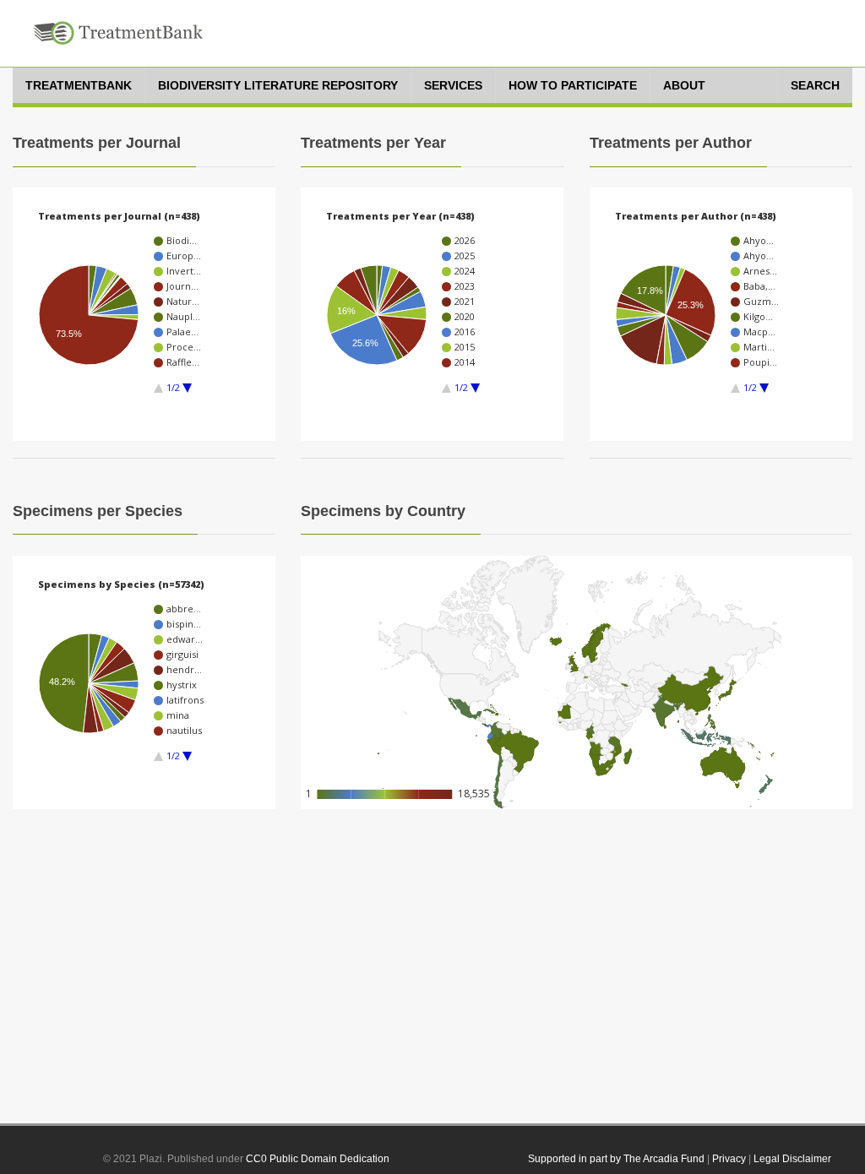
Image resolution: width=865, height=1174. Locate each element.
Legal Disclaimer (792, 1159)
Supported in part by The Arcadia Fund (616, 1159)
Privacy (729, 1159)
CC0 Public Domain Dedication (317, 1159)
